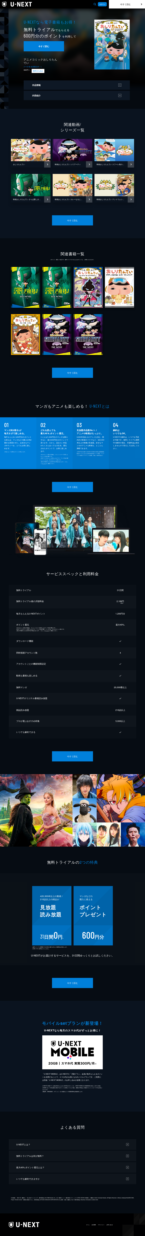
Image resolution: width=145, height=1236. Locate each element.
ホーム (87, 1224)
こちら (44, 463)
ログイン (102, 4)
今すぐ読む (125, 4)
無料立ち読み (38, 71)
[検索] (95, 4)
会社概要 (94, 1224)
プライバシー (101, 1224)
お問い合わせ (109, 1224)
